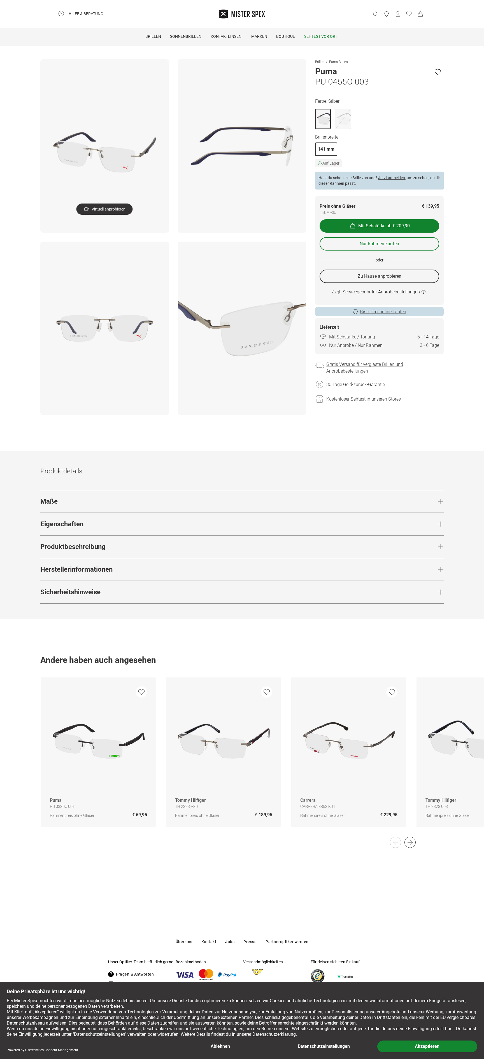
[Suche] (375, 14)
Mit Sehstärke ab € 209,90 (384, 225)
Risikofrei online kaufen (383, 311)
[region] (242, 758)
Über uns (184, 941)
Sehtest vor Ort (320, 36)
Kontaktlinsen (226, 36)
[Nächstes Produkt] (410, 842)
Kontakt (209, 941)
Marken (259, 36)
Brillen (153, 36)
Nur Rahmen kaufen (379, 243)
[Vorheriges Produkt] (395, 842)
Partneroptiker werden (287, 941)
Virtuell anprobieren (108, 209)
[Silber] (323, 119)
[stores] (386, 14)
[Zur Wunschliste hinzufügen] (437, 72)
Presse (250, 941)
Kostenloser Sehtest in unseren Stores (363, 399)
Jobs (229, 941)
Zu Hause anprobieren (379, 276)
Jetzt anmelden (391, 178)
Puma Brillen (338, 61)
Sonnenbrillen (185, 36)
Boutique (285, 36)
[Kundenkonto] (397, 14)
